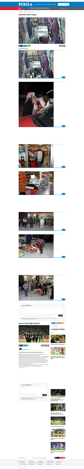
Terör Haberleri (40, 464)
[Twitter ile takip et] (48, 349)
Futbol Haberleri (31, 461)
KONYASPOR (39, 4)
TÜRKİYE (54, 4)
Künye (37, 457)
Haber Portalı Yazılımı (23, 467)
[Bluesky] (23, 46)
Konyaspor (26, 354)
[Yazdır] (29, 46)
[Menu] (59, 4)
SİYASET (44, 4)
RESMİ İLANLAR (49, 4)
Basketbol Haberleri (41, 462)
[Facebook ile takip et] (55, 458)
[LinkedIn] (25, 46)
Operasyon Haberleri (50, 462)
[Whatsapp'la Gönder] (27, 46)
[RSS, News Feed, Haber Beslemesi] (64, 458)
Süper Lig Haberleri (22, 462)
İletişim (40, 457)
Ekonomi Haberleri (31, 464)
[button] (60, 46)
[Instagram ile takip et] (62, 458)
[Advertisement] (42, 136)
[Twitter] (21, 46)
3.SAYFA (25, 11)
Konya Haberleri (40, 461)
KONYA (35, 4)
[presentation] (22, 8)
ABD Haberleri (58, 462)
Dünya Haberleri (49, 464)
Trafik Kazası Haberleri (23, 464)
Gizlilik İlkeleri (44, 457)
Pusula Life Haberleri (59, 461)
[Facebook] (19, 46)
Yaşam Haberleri (58, 464)
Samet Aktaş (24, 349)
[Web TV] (62, 0)
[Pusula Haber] (25, 4)
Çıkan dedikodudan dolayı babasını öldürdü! (36, 8)
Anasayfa (21, 11)
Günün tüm (62, 8)
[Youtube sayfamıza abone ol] (60, 458)
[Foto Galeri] (64, 0)
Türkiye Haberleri (22, 461)
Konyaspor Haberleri (50, 461)
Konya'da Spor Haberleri (32, 462)
